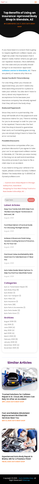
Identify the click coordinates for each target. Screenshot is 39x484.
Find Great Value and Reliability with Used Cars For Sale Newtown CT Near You (18, 257)
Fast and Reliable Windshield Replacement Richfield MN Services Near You (15, 415)
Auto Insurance (10, 301)
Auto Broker (8, 293)
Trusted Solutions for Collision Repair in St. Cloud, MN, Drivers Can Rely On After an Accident (18, 396)
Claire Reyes (11, 24)
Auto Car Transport (11, 296)
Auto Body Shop (10, 290)
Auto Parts (8, 304)
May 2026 (7, 330)
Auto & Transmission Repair (14, 287)
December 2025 (10, 345)
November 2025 (10, 348)
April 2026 (7, 333)
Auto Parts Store (10, 313)
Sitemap (26, 480)
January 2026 (9, 342)
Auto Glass (8, 299)
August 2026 (9, 321)
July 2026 (7, 324)
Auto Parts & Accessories (13, 307)
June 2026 (8, 327)
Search (31, 200)
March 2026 (8, 336)
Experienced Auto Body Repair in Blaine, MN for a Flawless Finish (17, 457)
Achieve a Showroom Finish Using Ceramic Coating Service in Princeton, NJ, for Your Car (19, 241)
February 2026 (9, 339)
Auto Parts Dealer (10, 310)
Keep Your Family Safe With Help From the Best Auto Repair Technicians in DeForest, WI (19, 212)
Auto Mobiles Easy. (26, 478)
